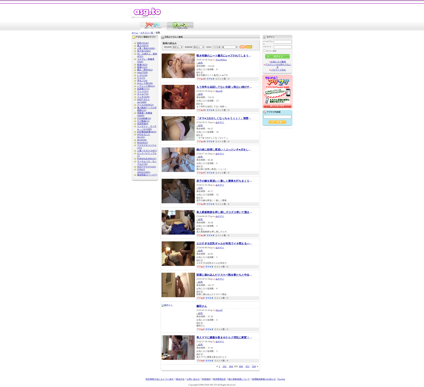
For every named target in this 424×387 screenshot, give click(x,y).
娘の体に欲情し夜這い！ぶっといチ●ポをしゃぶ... (224, 149)
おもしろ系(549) (145, 83)
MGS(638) (142, 140)
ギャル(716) (142, 94)
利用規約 (206, 379)
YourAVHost (221, 59)
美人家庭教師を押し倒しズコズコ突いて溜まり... (224, 212)
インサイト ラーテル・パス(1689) (147, 127)
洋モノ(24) (142, 80)
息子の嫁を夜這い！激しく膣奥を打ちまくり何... (224, 181)
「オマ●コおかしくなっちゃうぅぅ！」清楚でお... (224, 118)
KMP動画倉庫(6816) (146, 132)
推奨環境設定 (219, 379)
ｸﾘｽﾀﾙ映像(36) (144, 118)
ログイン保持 (271, 51)
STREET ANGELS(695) (143, 170)
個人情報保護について (239, 379)
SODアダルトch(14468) (143, 100)
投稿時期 (188, 47)
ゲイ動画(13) (143, 121)
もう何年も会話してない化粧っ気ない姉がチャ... (224, 87)
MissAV (219, 91)
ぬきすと (220, 122)
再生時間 (167, 47)
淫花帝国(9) (142, 123)
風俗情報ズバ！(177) (147, 175)
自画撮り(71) (143, 88)
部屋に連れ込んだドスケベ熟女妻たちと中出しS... (224, 275)
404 (231, 366)
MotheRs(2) (142, 142)
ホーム (135, 32)
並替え (209, 47)
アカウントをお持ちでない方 (278, 65)
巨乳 (201, 63)
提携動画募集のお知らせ (264, 379)
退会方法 (180, 379)
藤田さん (201, 306)
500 (254, 366)
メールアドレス (268, 42)
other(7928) (142, 72)
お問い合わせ (193, 379)
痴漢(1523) (142, 67)
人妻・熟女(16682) (146, 48)
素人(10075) (143, 45)
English (281, 379)
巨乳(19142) (143, 43)
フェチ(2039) (143, 97)
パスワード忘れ (278, 70)
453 (247, 366)
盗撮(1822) (142, 64)
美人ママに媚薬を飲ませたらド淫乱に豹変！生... (224, 337)
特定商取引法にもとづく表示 (160, 379)
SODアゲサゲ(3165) (146, 167)
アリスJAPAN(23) (145, 105)
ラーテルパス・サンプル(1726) (147, 162)
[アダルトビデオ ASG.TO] (147, 16)
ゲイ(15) (141, 78)
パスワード (267, 47)
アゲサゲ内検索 (274, 112)
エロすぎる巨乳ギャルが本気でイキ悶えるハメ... (224, 243)
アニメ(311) (142, 91)
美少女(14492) (144, 51)
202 (225, 366)
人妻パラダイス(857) (147, 150)
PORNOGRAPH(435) (146, 158)
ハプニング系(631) (146, 86)
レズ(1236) (142, 75)
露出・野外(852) (145, 70)
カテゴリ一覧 (147, 32)
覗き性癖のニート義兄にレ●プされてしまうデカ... (224, 55)
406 (241, 366)
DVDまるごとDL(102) (143, 135)
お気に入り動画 (278, 61)
